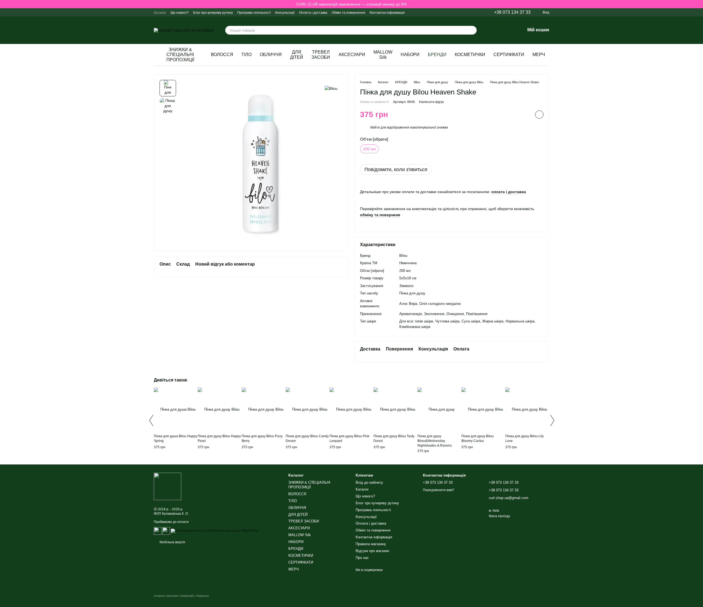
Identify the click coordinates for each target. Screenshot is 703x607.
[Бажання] (506, 30)
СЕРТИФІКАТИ (508, 54)
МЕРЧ (538, 54)
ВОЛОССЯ (222, 54)
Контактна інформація (387, 13)
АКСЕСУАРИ (352, 54)
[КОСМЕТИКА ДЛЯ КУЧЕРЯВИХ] (167, 486)
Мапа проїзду (499, 516)
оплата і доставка (508, 192)
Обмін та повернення (348, 13)
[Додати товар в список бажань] (539, 114)
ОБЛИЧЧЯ (271, 54)
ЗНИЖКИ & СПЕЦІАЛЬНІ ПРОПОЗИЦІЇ (180, 54)
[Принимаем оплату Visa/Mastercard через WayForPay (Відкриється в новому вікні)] (214, 531)
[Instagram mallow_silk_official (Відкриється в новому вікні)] (439, 12)
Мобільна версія (172, 542)
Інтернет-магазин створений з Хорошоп (181, 595)
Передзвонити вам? (438, 490)
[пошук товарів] (472, 30)
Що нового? (180, 13)
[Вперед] (552, 420)
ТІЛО (246, 54)
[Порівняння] (492, 30)
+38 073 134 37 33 (512, 12)
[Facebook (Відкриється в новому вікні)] (459, 12)
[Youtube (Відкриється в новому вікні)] (472, 12)
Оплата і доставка (313, 13)
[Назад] (151, 420)
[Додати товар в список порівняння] (525, 114)
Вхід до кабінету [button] (369, 482)
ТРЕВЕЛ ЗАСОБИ (320, 54)
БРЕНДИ (437, 54)
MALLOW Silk (382, 54)
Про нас (362, 558)
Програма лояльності (254, 13)
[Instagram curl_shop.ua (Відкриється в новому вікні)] (432, 12)
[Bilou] (331, 88)
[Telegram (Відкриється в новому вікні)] (452, 12)
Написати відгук (431, 102)
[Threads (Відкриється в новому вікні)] (478, 12)
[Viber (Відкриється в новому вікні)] (445, 12)
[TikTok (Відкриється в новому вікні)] (465, 12)
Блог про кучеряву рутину (213, 13)
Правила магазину (371, 544)
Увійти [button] (375, 127)
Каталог (160, 13)
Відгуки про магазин (372, 551)
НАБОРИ (410, 54)
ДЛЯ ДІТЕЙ (296, 54)
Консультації (285, 13)
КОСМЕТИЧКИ (470, 54)
